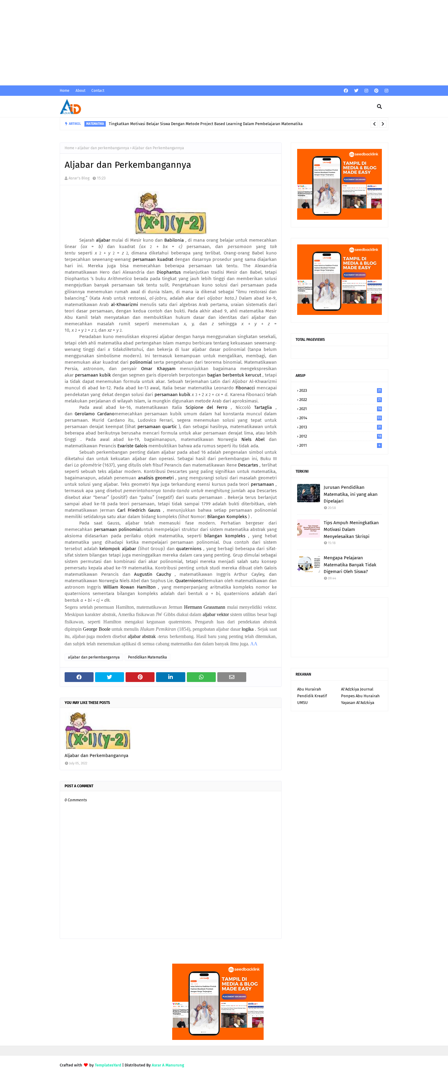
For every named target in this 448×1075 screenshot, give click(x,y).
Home (64, 90)
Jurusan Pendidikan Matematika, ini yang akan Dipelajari (351, 494)
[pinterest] (376, 90)
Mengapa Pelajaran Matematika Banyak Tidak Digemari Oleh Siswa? (350, 564)
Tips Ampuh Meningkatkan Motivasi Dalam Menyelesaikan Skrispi (351, 529)
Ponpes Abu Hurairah (360, 696)
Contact (97, 90)
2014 (340, 418)
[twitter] (356, 90)
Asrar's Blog (79, 178)
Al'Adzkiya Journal (357, 689)
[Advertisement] (183, 42)
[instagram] (366, 90)
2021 (340, 408)
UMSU (302, 702)
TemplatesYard (108, 1065)
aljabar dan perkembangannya (103, 148)
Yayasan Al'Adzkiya (357, 702)
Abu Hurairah (309, 689)
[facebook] (346, 90)
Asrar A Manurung (168, 1065)
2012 (340, 436)
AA (254, 643)
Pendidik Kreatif (312, 696)
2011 (339, 445)
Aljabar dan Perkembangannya (96, 755)
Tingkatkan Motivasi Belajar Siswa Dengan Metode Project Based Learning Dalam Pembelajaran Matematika (206, 123)
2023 (340, 390)
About (80, 90)
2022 (340, 399)
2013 (340, 427)
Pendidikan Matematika (147, 657)
